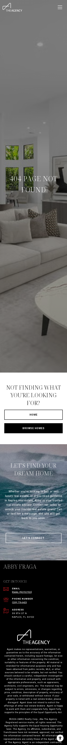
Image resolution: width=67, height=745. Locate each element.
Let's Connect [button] (34, 538)
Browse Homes (33, 428)
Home (34, 414)
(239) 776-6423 (19, 602)
